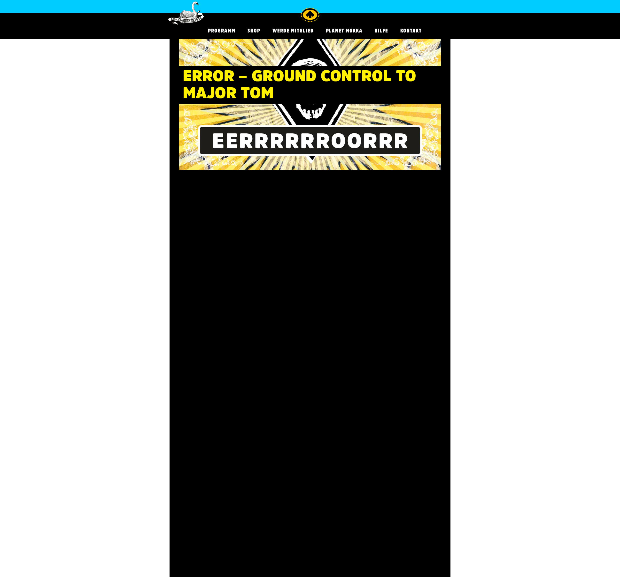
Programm (221, 30)
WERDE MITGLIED (293, 30)
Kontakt (411, 30)
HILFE (381, 30)
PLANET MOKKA (344, 30)
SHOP (254, 30)
